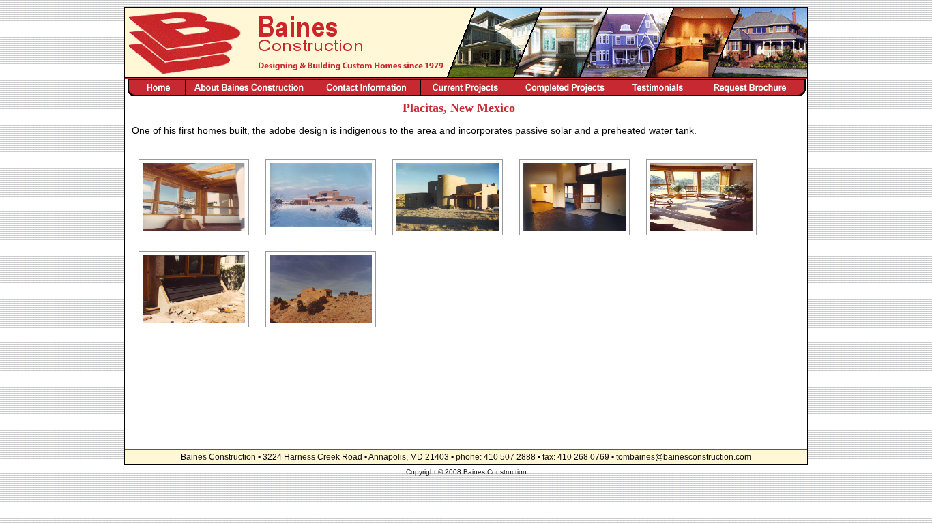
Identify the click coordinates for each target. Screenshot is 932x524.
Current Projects (466, 87)
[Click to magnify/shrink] (194, 197)
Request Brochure (752, 87)
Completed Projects (566, 87)
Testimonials (659, 87)
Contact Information (368, 87)
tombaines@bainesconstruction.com (683, 457)
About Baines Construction (250, 87)
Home (155, 87)
